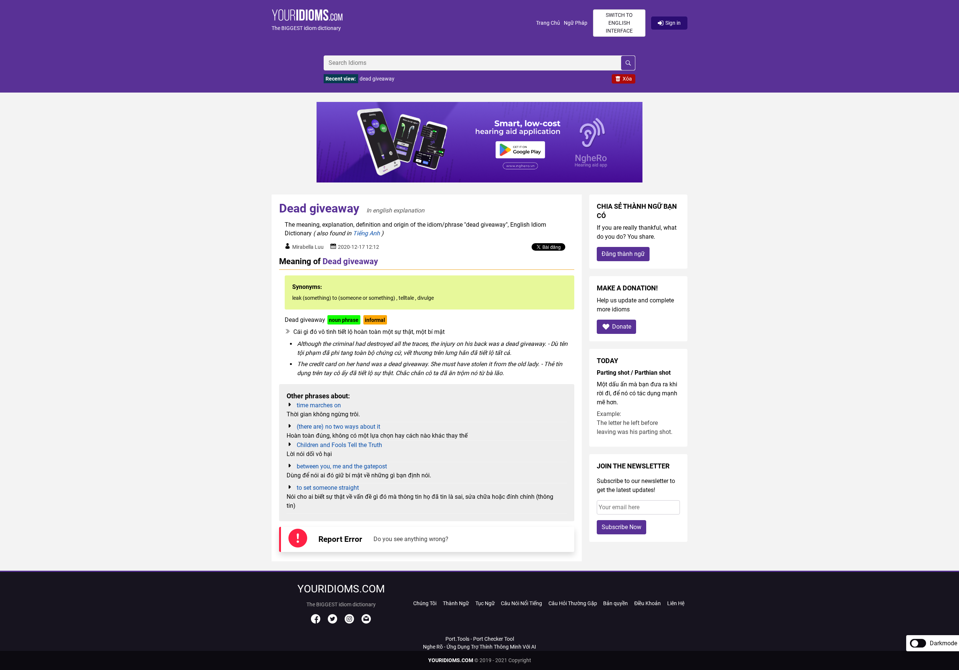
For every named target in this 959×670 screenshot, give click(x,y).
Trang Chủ (548, 23)
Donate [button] (621, 326)
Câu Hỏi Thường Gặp (572, 603)
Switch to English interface (619, 23)
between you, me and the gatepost (342, 466)
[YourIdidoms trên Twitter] (332, 622)
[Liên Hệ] (366, 622)
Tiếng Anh (366, 233)
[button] (404, 23)
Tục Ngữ (485, 603)
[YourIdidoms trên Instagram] (349, 622)
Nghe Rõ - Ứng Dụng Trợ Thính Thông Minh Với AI (479, 647)
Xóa (627, 79)
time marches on (319, 405)
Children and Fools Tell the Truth (339, 445)
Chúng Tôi (424, 603)
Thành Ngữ (456, 603)
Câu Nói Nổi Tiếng (521, 603)
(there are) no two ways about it (338, 426)
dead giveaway (377, 79)
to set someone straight (328, 487)
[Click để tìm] (628, 63)
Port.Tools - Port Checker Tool (479, 639)
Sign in (673, 23)
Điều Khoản (647, 603)
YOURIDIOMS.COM (450, 660)
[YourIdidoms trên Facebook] (315, 622)
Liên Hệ (675, 603)
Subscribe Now (621, 527)
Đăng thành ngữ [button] (623, 253)
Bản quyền (615, 603)
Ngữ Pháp (575, 23)
